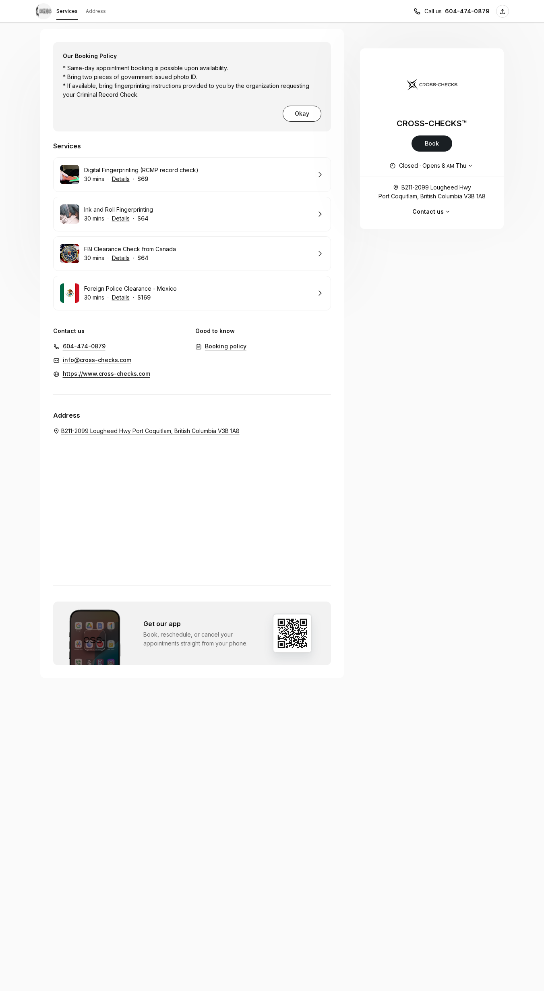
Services (67, 11)
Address (96, 11)
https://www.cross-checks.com (106, 373)
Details (121, 178)
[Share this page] (502, 11)
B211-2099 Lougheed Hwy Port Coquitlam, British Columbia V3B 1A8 (432, 192)
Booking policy (225, 346)
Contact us (428, 211)
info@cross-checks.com (97, 359)
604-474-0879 (467, 11)
